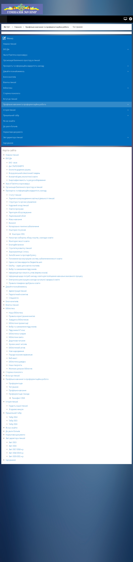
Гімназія (18, 27)
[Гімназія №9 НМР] (22, 9)
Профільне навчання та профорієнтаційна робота (49, 27)
